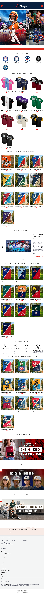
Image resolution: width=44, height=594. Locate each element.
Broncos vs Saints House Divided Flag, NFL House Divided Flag (36, 188)
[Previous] (2, 27)
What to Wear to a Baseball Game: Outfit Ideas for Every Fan (22, 520)
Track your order (4, 558)
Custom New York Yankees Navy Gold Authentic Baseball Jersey (21, 91)
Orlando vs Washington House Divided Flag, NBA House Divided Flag (22, 389)
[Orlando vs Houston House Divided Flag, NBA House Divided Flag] (7, 363)
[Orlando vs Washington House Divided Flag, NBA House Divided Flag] (22, 381)
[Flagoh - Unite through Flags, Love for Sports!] (22, 6)
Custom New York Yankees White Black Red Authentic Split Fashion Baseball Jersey (7, 110)
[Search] (39, 6)
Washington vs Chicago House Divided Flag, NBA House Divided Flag (7, 426)
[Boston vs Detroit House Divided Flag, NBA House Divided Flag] (22, 363)
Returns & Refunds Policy (6, 550)
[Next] (27, 27)
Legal (2, 573)
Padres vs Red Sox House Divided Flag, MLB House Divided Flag (36, 296)
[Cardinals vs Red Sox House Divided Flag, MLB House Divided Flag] (36, 270)
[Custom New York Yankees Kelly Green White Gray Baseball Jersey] (36, 102)
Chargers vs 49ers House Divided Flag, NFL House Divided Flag (21, 169)
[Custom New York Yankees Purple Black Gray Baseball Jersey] (22, 102)
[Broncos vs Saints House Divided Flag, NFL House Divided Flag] (36, 180)
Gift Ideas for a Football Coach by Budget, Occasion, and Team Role (21, 460)
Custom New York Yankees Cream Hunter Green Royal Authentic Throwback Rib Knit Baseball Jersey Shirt (21, 128)
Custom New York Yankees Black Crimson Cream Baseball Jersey (36, 91)
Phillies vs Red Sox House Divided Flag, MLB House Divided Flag (21, 314)
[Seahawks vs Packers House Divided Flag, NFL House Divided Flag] (22, 180)
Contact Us (3, 564)
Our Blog (2, 575)
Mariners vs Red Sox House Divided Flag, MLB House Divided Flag (7, 296)
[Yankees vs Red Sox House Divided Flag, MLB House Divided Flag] (7, 325)
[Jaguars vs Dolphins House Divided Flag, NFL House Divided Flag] (7, 180)
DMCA (2, 571)
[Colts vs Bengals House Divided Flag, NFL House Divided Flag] (36, 198)
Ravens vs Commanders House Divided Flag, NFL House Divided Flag (7, 225)
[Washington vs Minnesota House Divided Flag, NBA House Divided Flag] (22, 400)
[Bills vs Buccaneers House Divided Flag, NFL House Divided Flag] (36, 161)
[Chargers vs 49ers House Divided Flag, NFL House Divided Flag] (22, 161)
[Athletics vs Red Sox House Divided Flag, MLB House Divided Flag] (36, 307)
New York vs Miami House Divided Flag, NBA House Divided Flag (7, 407)
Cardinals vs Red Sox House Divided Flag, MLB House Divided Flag (36, 277)
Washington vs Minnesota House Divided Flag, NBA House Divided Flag (21, 407)
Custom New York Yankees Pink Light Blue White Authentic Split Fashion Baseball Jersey (7, 91)
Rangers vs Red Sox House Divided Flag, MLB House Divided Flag (7, 277)
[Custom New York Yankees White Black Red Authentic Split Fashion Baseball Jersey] (7, 102)
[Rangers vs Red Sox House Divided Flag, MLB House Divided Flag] (7, 270)
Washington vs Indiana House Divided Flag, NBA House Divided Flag (36, 407)
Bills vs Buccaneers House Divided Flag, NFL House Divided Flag (36, 169)
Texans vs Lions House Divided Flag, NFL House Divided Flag (7, 206)
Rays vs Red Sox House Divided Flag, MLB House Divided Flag (21, 277)
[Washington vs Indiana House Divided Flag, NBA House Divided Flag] (36, 400)
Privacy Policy (3, 552)
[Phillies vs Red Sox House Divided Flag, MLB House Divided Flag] (22, 307)
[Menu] (2, 6)
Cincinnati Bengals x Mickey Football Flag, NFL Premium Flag (7, 169)
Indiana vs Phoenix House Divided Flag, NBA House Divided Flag (7, 389)
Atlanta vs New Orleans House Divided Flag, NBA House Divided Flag (36, 370)
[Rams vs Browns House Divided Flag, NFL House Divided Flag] (22, 198)
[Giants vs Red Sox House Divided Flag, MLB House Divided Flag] (22, 288)
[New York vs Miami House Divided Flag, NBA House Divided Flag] (7, 400)
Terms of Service (4, 554)
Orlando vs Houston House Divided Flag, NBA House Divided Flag (7, 370)
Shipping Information (5, 567)
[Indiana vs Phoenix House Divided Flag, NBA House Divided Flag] (7, 381)
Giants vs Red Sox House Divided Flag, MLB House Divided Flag (21, 296)
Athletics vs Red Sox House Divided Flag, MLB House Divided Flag (36, 314)
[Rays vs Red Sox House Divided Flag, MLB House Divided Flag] (22, 270)
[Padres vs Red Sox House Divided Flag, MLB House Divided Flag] (36, 288)
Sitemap (3, 556)
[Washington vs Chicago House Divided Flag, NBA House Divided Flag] (7, 418)
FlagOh (7, 581)
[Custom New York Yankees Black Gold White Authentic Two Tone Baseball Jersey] (36, 121)
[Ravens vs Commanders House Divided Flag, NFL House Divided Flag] (7, 217)
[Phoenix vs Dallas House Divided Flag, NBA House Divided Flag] (36, 381)
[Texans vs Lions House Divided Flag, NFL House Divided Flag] (7, 198)
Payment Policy (4, 569)
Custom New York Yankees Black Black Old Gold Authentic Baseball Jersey (7, 147)
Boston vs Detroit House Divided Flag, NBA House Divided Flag (22, 370)
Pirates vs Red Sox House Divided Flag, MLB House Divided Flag (7, 314)
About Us (3, 548)
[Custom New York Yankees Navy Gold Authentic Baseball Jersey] (22, 84)
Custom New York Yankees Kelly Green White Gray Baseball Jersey (36, 110)
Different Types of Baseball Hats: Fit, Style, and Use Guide (22, 490)
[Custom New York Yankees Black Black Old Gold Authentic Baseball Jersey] (7, 139)
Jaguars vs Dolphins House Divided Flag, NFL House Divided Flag (7, 188)
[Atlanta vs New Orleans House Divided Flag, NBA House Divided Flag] (36, 363)
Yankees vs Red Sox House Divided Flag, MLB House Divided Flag (7, 333)
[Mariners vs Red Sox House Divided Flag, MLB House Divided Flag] (7, 288)
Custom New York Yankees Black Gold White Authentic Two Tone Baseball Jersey (35, 128)
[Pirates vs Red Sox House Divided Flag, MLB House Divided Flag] (7, 307)
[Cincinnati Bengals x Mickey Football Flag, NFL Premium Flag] (7, 161)
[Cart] (42, 6)
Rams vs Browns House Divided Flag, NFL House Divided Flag (21, 206)
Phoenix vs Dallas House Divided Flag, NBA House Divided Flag (36, 389)
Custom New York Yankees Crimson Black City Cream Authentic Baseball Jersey (6, 128)
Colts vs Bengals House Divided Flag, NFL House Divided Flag (36, 206)
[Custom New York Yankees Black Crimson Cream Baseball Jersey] (36, 84)
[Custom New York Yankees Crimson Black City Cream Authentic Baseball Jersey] (7, 121)
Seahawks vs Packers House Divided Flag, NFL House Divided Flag (21, 188)
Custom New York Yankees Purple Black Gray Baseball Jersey (21, 110)
